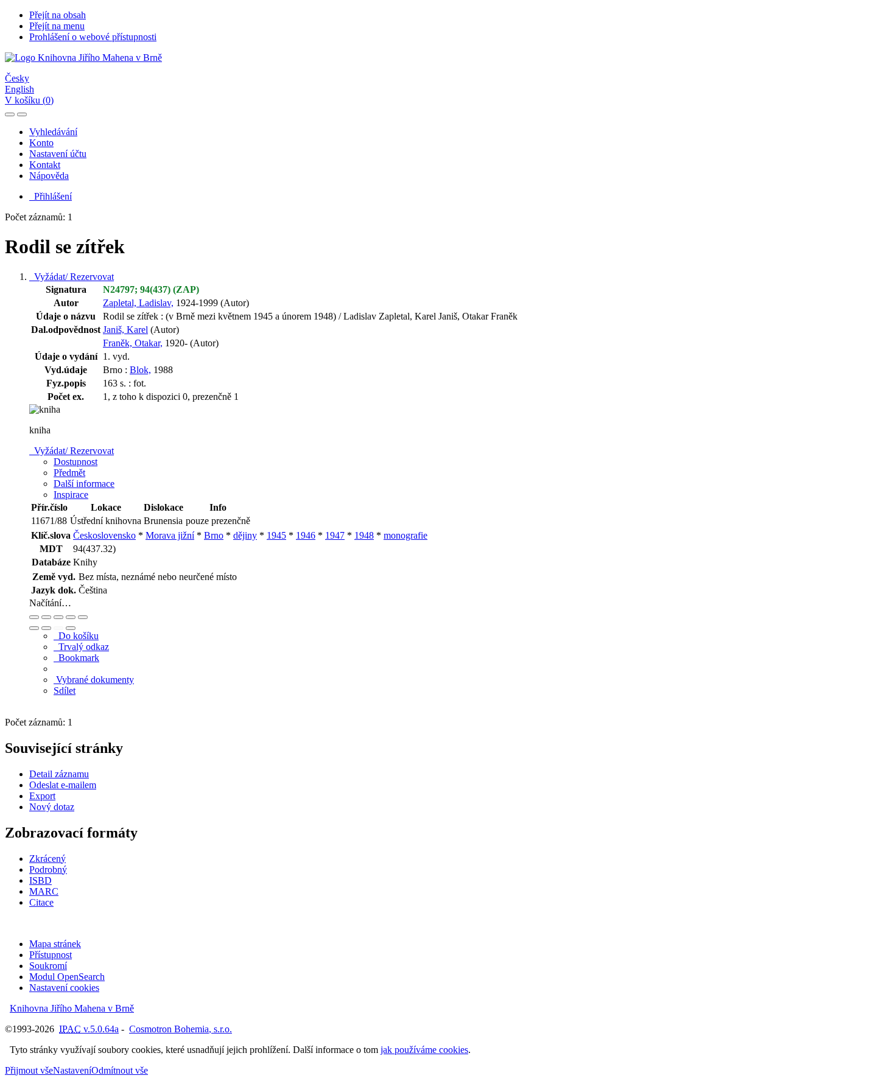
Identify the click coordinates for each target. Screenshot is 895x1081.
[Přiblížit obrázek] (34, 617)
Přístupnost (50, 955)
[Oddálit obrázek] (46, 617)
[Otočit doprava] (46, 628)
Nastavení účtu (57, 154)
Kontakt (44, 164)
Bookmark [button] (76, 657)
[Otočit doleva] (34, 628)
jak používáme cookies (424, 1049)
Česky (17, 78)
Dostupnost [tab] (75, 462)
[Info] (83, 617)
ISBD (40, 880)
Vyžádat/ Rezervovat (71, 276)
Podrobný (48, 869)
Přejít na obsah (57, 15)
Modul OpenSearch (67, 976)
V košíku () (29, 100)
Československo (104, 535)
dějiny (245, 535)
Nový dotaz (51, 807)
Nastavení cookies (64, 987)
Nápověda (49, 175)
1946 (305, 535)
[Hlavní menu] (22, 114)
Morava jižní (170, 535)
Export (42, 796)
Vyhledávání (53, 132)
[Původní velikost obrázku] (58, 617)
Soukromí (48, 965)
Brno (213, 535)
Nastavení (72, 1070)
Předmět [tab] (69, 472)
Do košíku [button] (76, 636)
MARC (43, 891)
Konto (41, 143)
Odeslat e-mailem (62, 785)
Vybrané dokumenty (94, 679)
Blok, (140, 370)
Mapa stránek (55, 944)
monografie (405, 535)
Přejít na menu (57, 26)
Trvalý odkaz (81, 647)
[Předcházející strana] (58, 628)
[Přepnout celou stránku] (70, 617)
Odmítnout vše (119, 1070)
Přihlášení (50, 196)
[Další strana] (70, 628)
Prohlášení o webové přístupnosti (92, 37)
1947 (335, 535)
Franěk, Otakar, (133, 343)
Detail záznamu (59, 774)
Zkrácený (47, 858)
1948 (364, 535)
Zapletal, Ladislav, (138, 303)
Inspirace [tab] (71, 494)
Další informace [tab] (84, 483)
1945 (276, 535)
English (19, 89)
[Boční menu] (10, 114)
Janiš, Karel (125, 329)
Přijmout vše (29, 1070)
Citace (41, 902)
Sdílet (64, 690)
